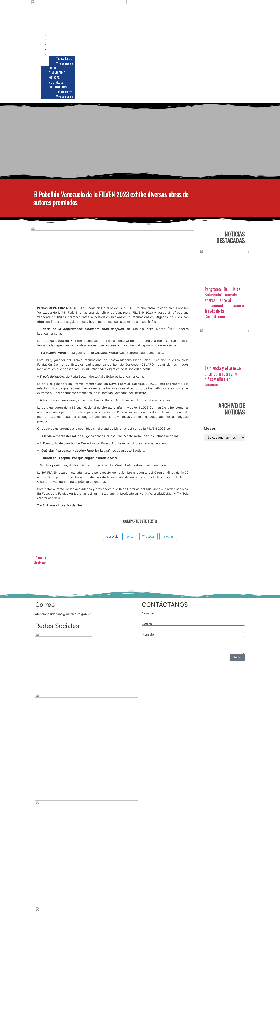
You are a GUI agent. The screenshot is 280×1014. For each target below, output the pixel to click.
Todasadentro (64, 58)
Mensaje (148, 634)
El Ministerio (59, 39)
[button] (243, 66)
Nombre (148, 613)
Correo (147, 623)
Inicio (55, 34)
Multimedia (58, 49)
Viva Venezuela (64, 63)
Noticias (56, 44)
